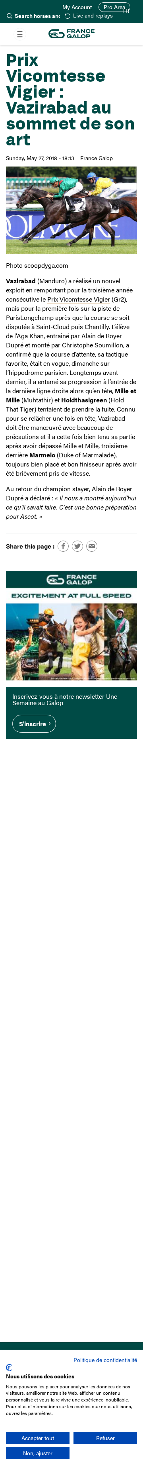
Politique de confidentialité (105, 1360)
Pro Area (114, 7)
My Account (77, 7)
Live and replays (92, 16)
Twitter (77, 546)
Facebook (63, 546)
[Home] (71, 34)
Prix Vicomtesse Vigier (78, 299)
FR (125, 11)
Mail (91, 546)
